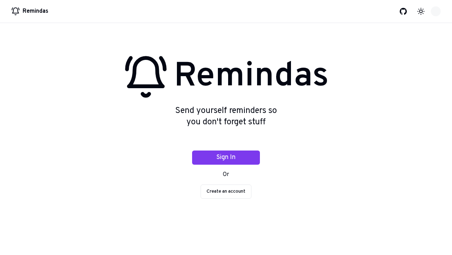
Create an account (226, 191)
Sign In (226, 157)
